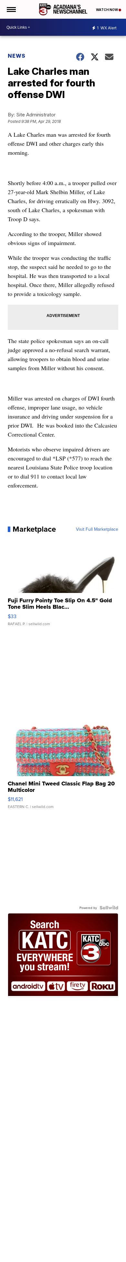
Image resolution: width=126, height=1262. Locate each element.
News (17, 56)
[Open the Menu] (11, 9)
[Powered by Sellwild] (109, 907)
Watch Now (107, 10)
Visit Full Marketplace (97, 529)
